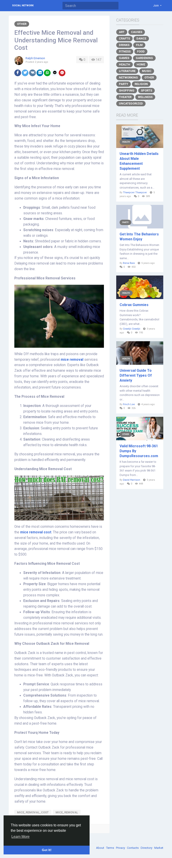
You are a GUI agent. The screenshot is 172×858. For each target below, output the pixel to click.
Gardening (144, 58)
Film (139, 45)
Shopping (126, 90)
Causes (136, 32)
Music (146, 71)
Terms (110, 847)
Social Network (23, 5)
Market (158, 847)
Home (141, 64)
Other (21, 24)
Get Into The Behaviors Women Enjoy (139, 236)
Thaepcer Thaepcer (135, 192)
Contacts (133, 847)
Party (123, 84)
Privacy (121, 847)
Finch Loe (129, 404)
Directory (147, 847)
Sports (146, 90)
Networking (128, 77)
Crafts (124, 38)
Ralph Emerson (35, 58)
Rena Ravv (129, 263)
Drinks (124, 45)
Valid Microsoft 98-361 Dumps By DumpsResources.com (139, 451)
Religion (141, 84)
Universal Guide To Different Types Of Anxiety (136, 375)
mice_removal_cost (33, 812)
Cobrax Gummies (134, 305)
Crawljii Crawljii (131, 328)
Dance (141, 38)
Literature (127, 71)
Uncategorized (131, 103)
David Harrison (131, 479)
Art (122, 32)
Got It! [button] (47, 850)
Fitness (125, 51)
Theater (125, 97)
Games (124, 58)
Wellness (145, 97)
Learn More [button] (20, 836)
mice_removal (67, 812)
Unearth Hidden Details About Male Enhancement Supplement (139, 161)
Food (141, 51)
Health (124, 64)
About (100, 847)
